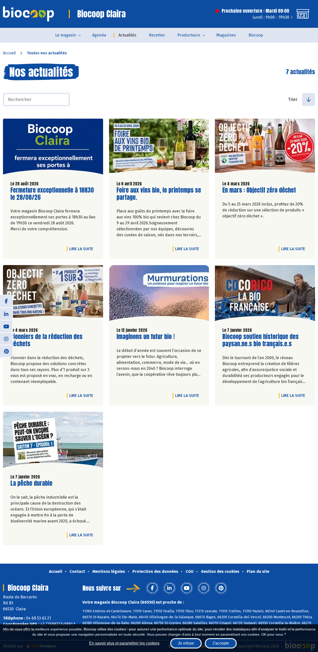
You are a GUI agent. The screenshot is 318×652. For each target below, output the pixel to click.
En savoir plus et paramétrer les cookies (124, 643)
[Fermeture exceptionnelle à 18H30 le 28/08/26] (53, 148)
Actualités (127, 35)
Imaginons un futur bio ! (146, 336)
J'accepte (220, 643)
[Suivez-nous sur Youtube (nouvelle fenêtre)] (6, 326)
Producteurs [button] (188, 35)
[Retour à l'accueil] (28, 14)
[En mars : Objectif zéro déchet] (265, 148)
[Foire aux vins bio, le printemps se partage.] (159, 148)
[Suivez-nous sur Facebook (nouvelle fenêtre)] (6, 301)
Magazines (226, 35)
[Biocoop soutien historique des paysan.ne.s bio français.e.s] (265, 294)
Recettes (157, 35)
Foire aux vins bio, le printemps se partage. (159, 194)
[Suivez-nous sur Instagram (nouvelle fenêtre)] (6, 338)
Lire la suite (82, 248)
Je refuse (186, 643)
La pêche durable (31, 483)
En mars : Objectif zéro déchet (259, 190)
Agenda (99, 35)
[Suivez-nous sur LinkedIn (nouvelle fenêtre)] (6, 314)
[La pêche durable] (53, 441)
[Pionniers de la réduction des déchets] (53, 294)
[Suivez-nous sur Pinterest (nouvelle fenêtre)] (6, 351)
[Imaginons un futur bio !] (159, 294)
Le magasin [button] (65, 35)
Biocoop (255, 35)
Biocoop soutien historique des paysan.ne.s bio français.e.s (260, 340)
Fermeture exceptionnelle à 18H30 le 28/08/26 (52, 194)
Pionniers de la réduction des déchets (46, 340)
